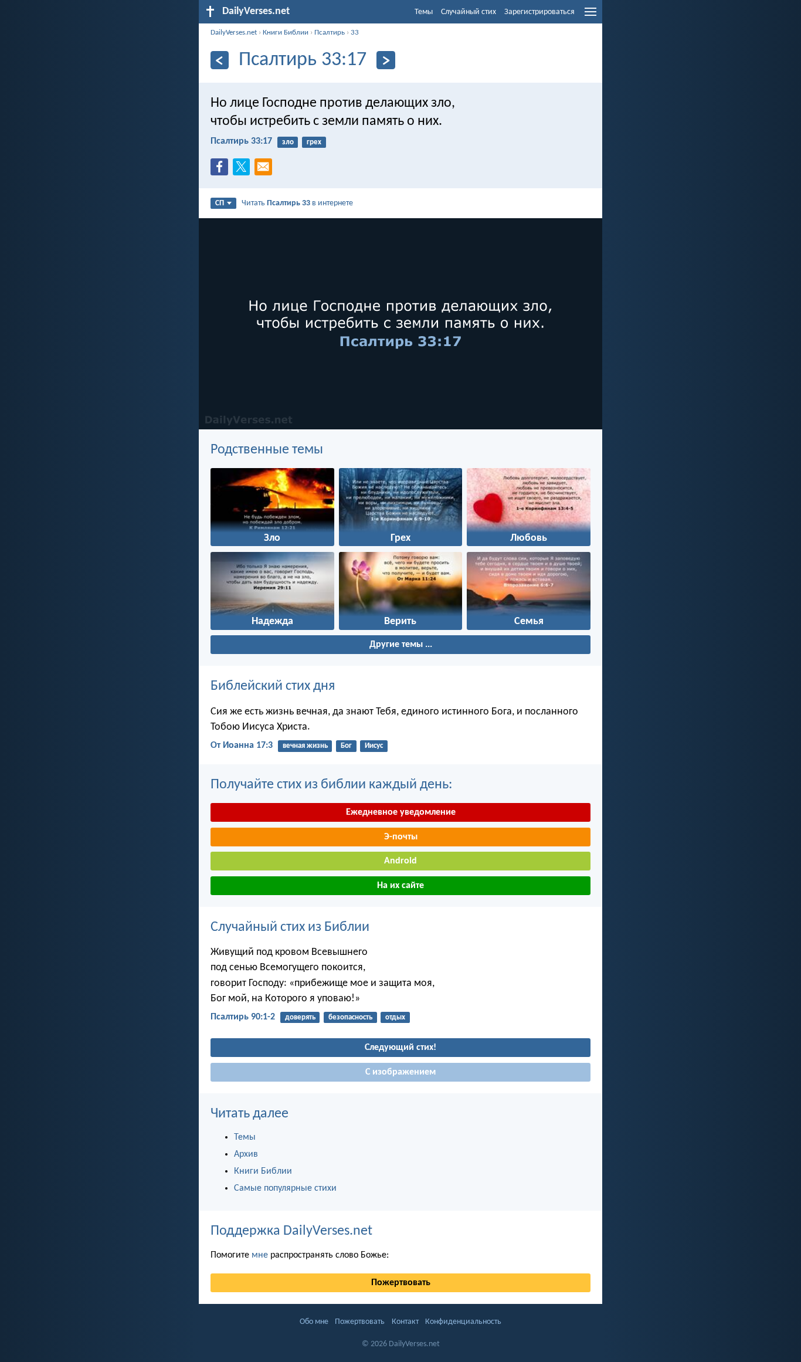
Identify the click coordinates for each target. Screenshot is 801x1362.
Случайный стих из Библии (290, 927)
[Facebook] (222, 170)
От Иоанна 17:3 (242, 745)
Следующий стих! (400, 1047)
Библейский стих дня (273, 686)
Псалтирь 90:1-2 (243, 1017)
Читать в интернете (297, 203)
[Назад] (220, 60)
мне (260, 1255)
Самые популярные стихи (285, 1188)
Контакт (405, 1321)
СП (219, 203)
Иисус (374, 746)
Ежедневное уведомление (401, 812)
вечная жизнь (305, 746)
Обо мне (314, 1321)
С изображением (400, 1072)
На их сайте (400, 885)
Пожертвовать (400, 1283)
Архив (246, 1154)
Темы (424, 12)
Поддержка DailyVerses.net (291, 1231)
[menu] (590, 16)
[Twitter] (244, 170)
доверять (300, 1017)
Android (400, 861)
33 (355, 32)
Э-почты (401, 837)
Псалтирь (329, 32)
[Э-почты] (265, 170)
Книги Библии (285, 32)
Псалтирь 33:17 (241, 141)
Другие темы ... (400, 644)
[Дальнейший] (385, 60)
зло (288, 142)
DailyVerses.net (234, 32)
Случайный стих (468, 12)
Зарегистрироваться (539, 12)
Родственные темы (267, 450)
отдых (395, 1017)
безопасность (350, 1017)
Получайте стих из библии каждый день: (331, 785)
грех (314, 142)
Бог (346, 746)
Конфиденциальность (463, 1321)
